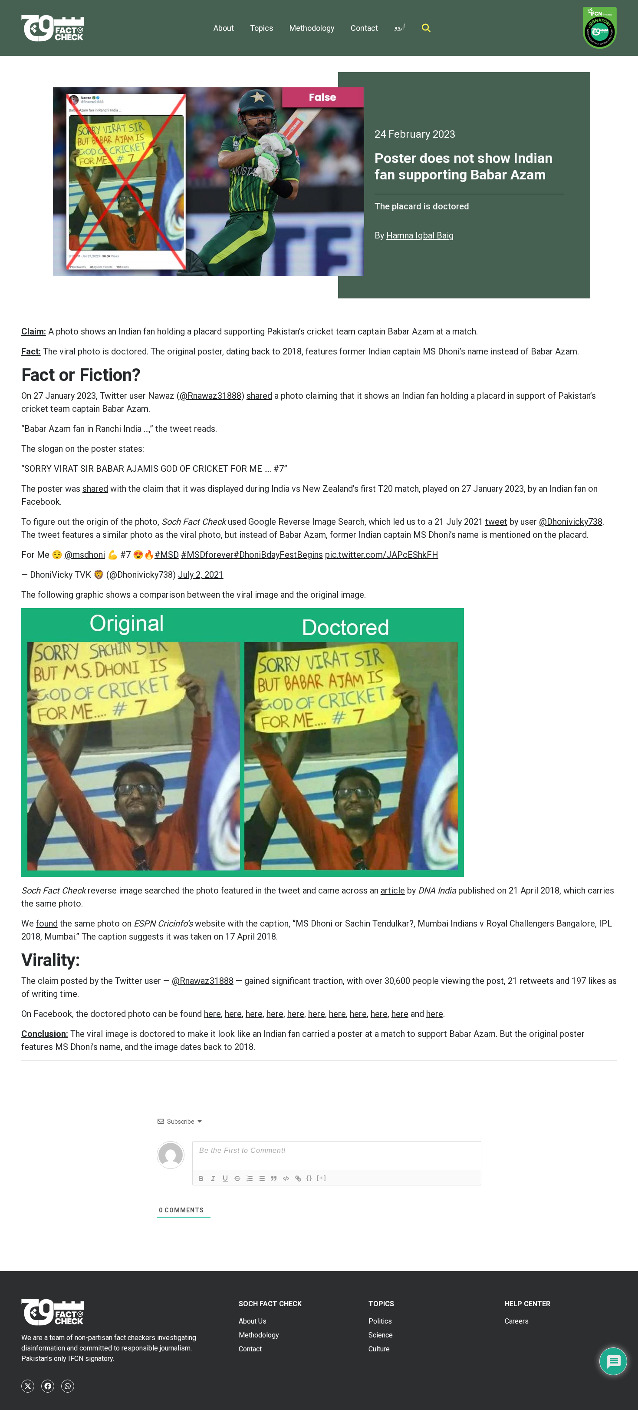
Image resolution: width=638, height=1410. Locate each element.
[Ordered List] (249, 1178)
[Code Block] (286, 1178)
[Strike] (237, 1178)
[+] (321, 1178)
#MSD (167, 554)
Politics (380, 1321)
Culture (379, 1349)
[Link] (298, 1178)
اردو (399, 25)
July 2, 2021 (201, 574)
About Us (252, 1321)
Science (380, 1335)
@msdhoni (85, 554)
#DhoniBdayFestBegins (278, 554)
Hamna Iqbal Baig (420, 235)
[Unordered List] (262, 1178)
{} (309, 1178)
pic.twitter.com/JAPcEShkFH (381, 554)
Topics (261, 28)
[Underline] (225, 1178)
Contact (364, 28)
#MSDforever (207, 554)
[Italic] (213, 1178)
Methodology (312, 28)
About (224, 28)
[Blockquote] (274, 1178)
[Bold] (201, 1178)
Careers (517, 1321)
